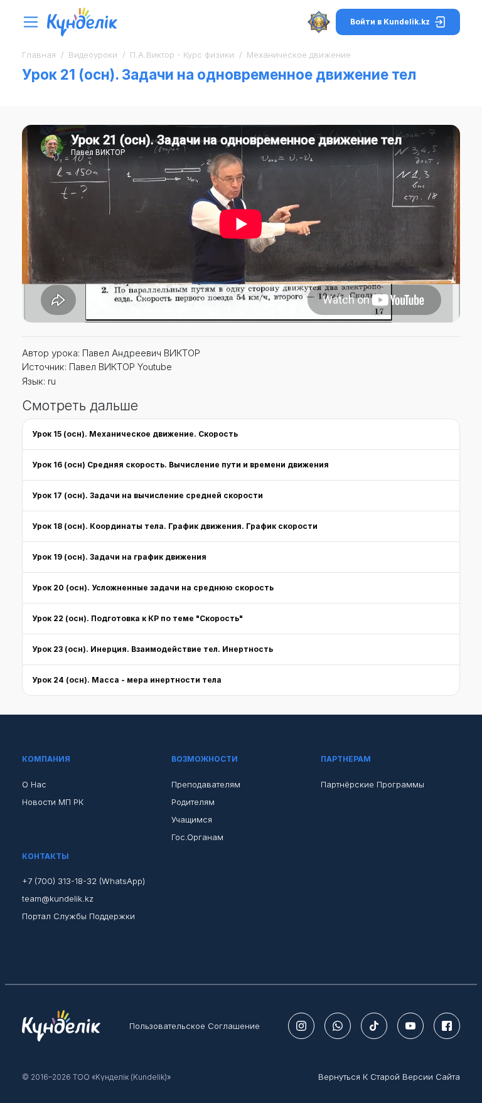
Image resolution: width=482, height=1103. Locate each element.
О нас (34, 784)
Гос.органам (197, 837)
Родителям (193, 802)
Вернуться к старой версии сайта (389, 1077)
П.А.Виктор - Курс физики (182, 55)
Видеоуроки (92, 55)
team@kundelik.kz (58, 898)
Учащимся (191, 819)
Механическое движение (299, 55)
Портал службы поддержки (78, 916)
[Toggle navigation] (34, 22)
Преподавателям (205, 784)
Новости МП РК (52, 802)
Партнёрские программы (372, 784)
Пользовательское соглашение (194, 1026)
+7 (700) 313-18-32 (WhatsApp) (83, 881)
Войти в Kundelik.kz (390, 21)
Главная (39, 55)
